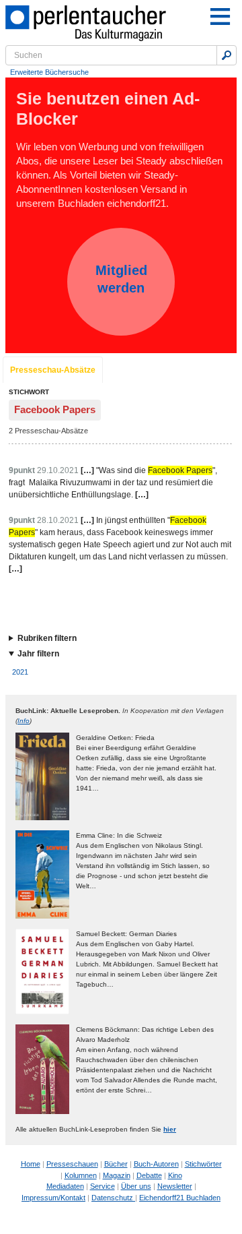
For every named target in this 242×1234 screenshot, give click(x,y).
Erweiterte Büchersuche (49, 72)
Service (102, 1186)
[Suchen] (226, 55)
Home (30, 1164)
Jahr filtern (38, 653)
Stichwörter (203, 1164)
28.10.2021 (58, 520)
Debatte (149, 1175)
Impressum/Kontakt (53, 1198)
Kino (175, 1175)
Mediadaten (65, 1186)
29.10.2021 (58, 470)
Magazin (116, 1175)
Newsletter (174, 1186)
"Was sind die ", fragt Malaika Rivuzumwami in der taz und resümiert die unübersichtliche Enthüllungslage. (113, 482)
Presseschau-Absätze (52, 370)
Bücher (116, 1164)
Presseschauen (72, 1164)
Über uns (136, 1186)
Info (23, 720)
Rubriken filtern (47, 638)
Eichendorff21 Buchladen (179, 1198)
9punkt (22, 470)
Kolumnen (81, 1175)
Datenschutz (113, 1198)
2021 (20, 672)
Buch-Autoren (156, 1164)
